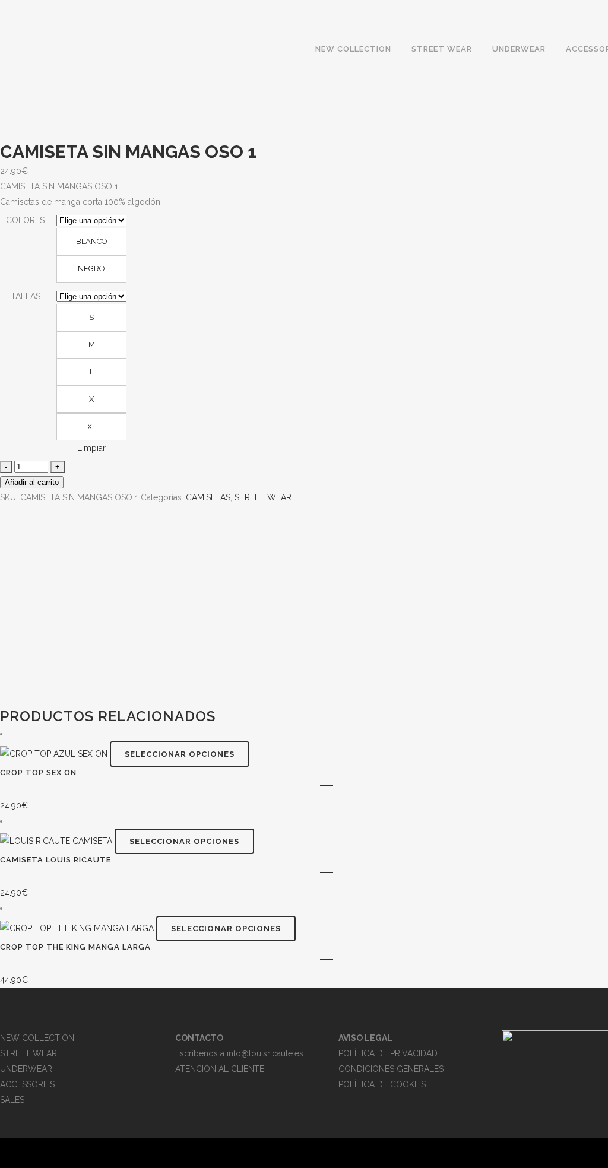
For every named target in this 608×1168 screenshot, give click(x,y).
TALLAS (25, 296)
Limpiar (91, 448)
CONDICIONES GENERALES (391, 1069)
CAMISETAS (208, 497)
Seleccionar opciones (180, 754)
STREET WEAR (263, 497)
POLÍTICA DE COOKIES (382, 1084)
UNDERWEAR (26, 1069)
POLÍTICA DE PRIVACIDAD (388, 1053)
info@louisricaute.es (265, 1053)
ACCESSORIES (27, 1084)
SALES (12, 1099)
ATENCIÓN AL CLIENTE (219, 1069)
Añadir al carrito (32, 482)
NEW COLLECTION (37, 1038)
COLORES (25, 220)
